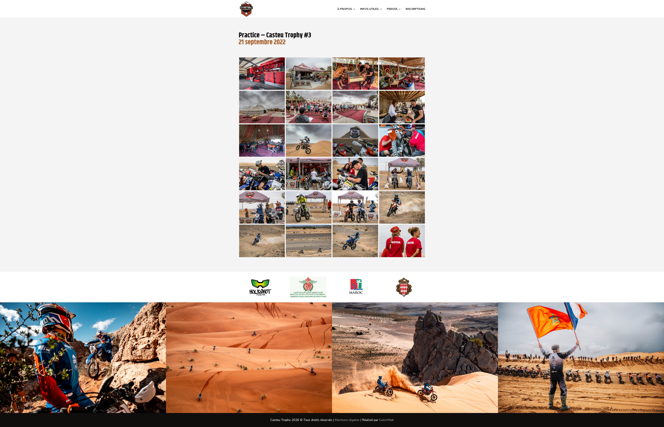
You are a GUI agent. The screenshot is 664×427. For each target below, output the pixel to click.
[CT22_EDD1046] (308, 122)
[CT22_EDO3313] (355, 223)
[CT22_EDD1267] (308, 156)
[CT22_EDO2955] (308, 189)
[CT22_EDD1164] (262, 156)
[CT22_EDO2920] (262, 189)
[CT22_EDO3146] (262, 223)
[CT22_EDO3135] (402, 189)
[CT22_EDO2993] (355, 189)
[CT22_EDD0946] (262, 89)
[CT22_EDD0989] (355, 89)
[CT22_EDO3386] (402, 223)
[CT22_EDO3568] (402, 256)
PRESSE (392, 9)
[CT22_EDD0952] (308, 89)
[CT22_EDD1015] (262, 122)
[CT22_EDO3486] (308, 256)
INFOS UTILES (369, 9)
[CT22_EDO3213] (308, 223)
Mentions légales (347, 420)
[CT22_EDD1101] (355, 122)
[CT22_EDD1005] (402, 89)
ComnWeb (386, 420)
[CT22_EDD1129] (402, 122)
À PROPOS (344, 9)
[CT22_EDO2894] (402, 156)
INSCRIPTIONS (415, 9)
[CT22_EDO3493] (355, 256)
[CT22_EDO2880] (355, 156)
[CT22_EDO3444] (262, 256)
